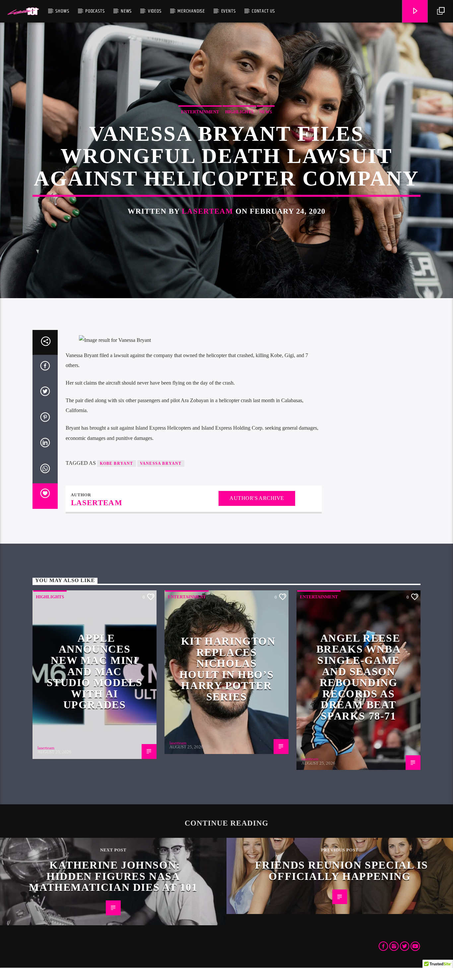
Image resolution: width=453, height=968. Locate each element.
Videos (155, 11)
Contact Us (263, 11)
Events (228, 11)
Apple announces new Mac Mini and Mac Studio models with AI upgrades (95, 671)
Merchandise (191, 11)
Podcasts (94, 11)
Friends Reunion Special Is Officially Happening (341, 870)
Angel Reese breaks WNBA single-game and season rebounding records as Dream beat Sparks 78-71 (358, 677)
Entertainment (200, 111)
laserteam (207, 211)
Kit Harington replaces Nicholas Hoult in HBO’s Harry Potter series (227, 669)
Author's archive (256, 498)
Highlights (239, 111)
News (126, 11)
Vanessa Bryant (161, 463)
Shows (62, 11)
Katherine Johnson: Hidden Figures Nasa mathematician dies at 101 (113, 876)
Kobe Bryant (116, 463)
